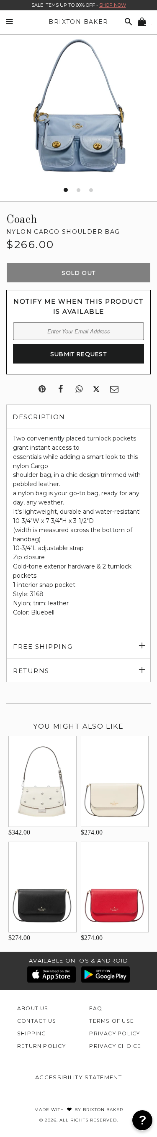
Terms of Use (111, 1021)
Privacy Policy (114, 1033)
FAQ (95, 1008)
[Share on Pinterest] (42, 389)
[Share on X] (96, 389)
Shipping (31, 1033)
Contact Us (36, 1021)
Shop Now (112, 5)
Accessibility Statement (78, 1077)
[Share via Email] (114, 389)
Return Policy (41, 1046)
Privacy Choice (115, 1046)
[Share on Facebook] (60, 389)
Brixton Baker (78, 22)
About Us (33, 1008)
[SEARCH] (127, 22)
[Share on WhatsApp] (79, 389)
